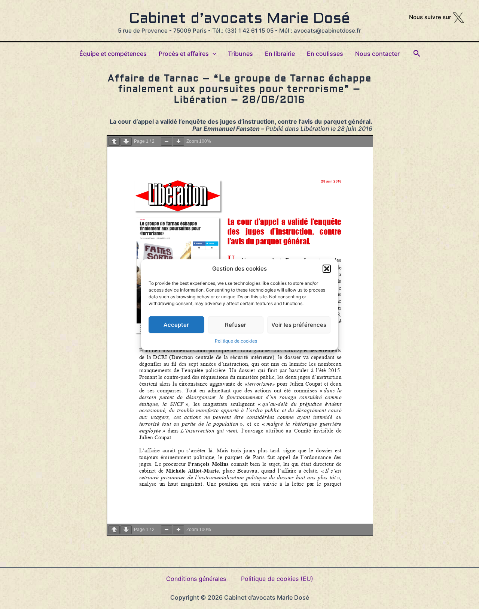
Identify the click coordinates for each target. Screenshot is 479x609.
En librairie (280, 53)
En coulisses (325, 53)
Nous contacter (377, 53)
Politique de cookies (236, 340)
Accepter (176, 324)
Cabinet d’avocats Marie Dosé (239, 19)
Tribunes (240, 53)
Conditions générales (196, 578)
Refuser (235, 324)
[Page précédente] (114, 141)
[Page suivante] (126, 141)
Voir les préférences (298, 324)
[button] (326, 268)
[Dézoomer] (166, 141)
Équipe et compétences (113, 53)
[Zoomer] (178, 141)
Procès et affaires (184, 53)
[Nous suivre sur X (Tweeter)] (458, 17)
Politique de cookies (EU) (277, 578)
